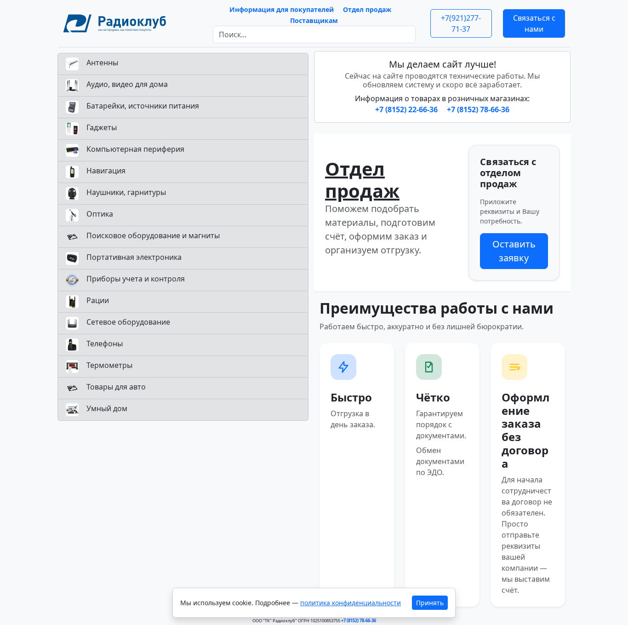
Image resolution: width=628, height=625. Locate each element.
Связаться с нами (534, 23)
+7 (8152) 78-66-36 (478, 109)
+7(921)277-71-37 (461, 23)
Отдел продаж (367, 9)
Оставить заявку (514, 251)
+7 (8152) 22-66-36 (407, 109)
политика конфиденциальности (350, 602)
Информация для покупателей (281, 9)
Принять (430, 602)
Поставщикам (314, 20)
